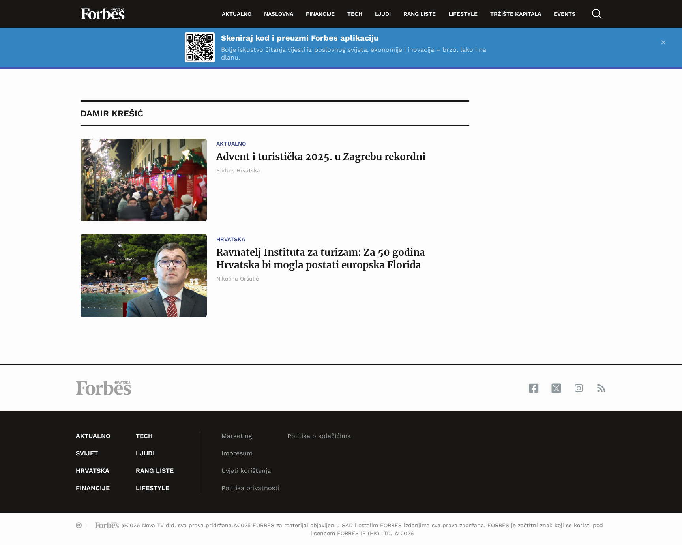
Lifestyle (463, 14)
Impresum (237, 453)
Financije (320, 14)
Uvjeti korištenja (246, 470)
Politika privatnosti (250, 488)
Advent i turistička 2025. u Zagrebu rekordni (320, 157)
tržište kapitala (515, 14)
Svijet (87, 453)
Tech (354, 14)
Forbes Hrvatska (238, 170)
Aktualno (236, 14)
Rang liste (419, 14)
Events (564, 14)
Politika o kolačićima (319, 436)
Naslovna (278, 14)
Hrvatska (230, 239)
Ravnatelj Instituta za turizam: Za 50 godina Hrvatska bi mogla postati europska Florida (320, 258)
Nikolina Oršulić (237, 278)
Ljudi (383, 14)
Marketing (236, 436)
